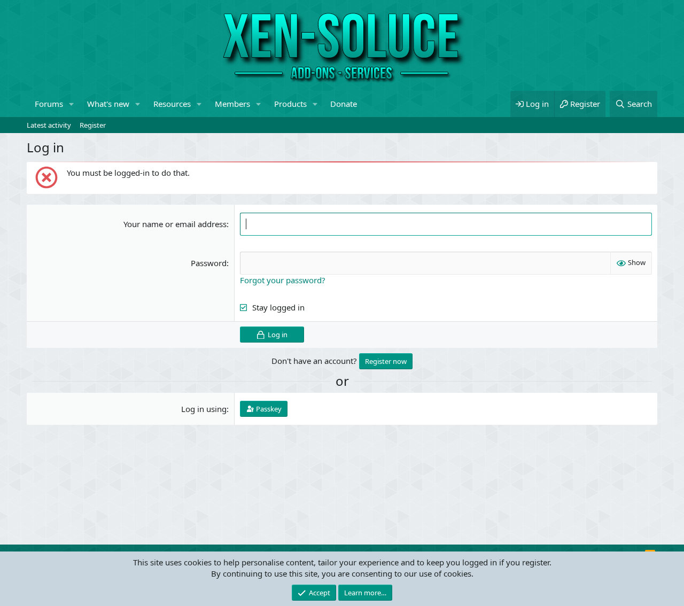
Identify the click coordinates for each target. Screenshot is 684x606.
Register (93, 125)
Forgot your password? (282, 280)
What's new (108, 103)
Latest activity (49, 125)
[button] (71, 104)
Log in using (204, 408)
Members (232, 103)
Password (209, 263)
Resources (172, 103)
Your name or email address (175, 224)
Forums (49, 103)
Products (290, 103)
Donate (343, 103)
